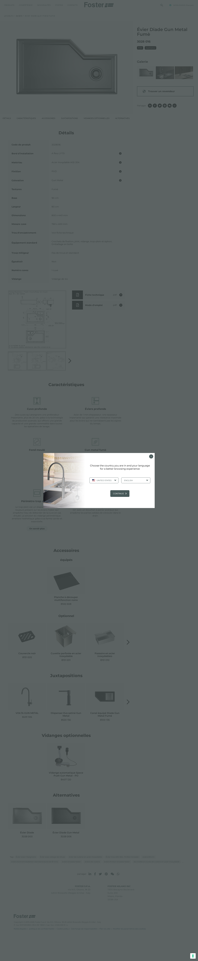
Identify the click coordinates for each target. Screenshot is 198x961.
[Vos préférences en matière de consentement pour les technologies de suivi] (193, 956)
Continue (118, 493)
